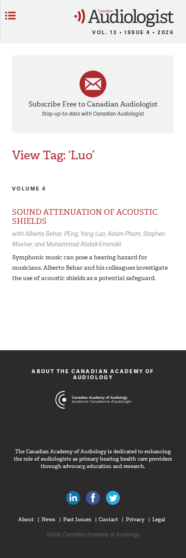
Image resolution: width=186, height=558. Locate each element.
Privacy (135, 519)
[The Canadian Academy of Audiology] (93, 416)
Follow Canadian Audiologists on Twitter (113, 498)
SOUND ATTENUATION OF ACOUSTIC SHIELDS (84, 217)
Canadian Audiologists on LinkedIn (73, 498)
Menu (10, 15)
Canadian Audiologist (124, 18)
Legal (158, 519)
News (48, 519)
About (26, 519)
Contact (108, 519)
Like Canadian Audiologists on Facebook (93, 498)
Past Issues (77, 519)
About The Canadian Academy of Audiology (93, 374)
